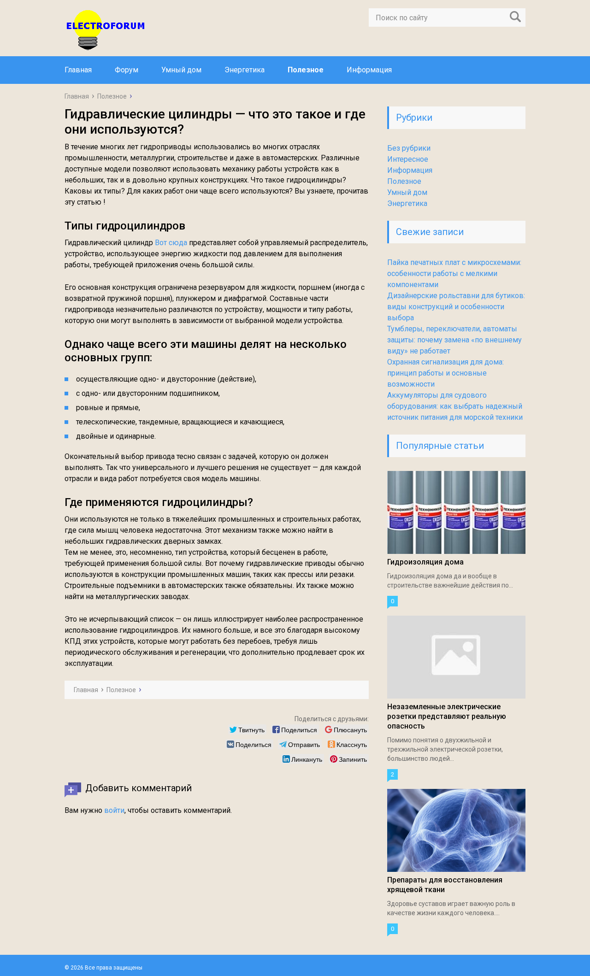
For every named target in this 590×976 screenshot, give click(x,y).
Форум (126, 69)
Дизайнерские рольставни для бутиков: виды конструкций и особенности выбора (456, 306)
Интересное (407, 159)
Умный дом (181, 69)
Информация (369, 69)
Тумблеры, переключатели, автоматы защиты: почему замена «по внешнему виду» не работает (454, 339)
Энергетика (244, 69)
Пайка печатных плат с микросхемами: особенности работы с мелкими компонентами (454, 273)
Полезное (306, 69)
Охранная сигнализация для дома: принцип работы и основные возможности (445, 373)
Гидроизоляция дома (425, 562)
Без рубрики (409, 148)
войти (114, 810)
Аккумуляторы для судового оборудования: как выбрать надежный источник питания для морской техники (455, 406)
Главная (78, 69)
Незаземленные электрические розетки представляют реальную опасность (446, 716)
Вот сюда (171, 242)
